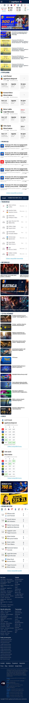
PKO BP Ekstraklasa (19, 579)
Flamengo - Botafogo (5, 625)
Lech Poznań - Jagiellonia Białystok (6, 589)
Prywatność (15, 663)
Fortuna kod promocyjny (5, 641)
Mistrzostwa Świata (19, 597)
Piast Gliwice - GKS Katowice (6, 591)
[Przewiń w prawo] (27, 9)
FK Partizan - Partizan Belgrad (6, 614)
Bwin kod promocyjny (5, 659)
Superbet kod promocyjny (6, 639)
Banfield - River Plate (5, 633)
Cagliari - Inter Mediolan (5, 611)
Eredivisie (17, 627)
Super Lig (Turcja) (18, 629)
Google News (18, 666)
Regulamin (22, 663)
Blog (6, 666)
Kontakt (2, 663)
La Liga (16, 582)
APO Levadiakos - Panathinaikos (4, 616)
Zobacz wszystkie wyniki (14, 571)
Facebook (11, 666)
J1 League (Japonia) (19, 594)
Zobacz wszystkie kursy (15, 446)
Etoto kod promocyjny (5, 655)
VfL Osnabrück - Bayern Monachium (5, 583)
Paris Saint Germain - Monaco (7, 596)
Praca (1, 666)
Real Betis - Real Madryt (5, 594)
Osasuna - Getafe (4, 612)
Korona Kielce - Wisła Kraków (6, 604)
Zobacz (25, 198)
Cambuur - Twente (4, 634)
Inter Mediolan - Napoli (5, 606)
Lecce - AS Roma (4, 621)
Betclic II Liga (18, 592)
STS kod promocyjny (5, 642)
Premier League (18, 581)
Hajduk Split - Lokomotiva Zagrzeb (6, 619)
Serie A (16, 585)
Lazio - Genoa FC (4, 629)
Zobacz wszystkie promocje (14, 193)
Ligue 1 (16, 587)
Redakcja (8, 663)
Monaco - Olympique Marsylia (7, 628)
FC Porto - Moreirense (5, 597)
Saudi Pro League (19, 595)
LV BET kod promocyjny (5, 649)
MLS (16, 632)
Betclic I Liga (17, 590)
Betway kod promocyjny (5, 657)
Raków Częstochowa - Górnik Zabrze (6, 586)
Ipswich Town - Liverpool (5, 592)
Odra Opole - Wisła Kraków (6, 579)
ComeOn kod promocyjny (6, 654)
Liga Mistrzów (18, 589)
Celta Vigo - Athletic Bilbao (6, 623)
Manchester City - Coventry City (6, 602)
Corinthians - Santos (5, 626)
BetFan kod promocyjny (5, 647)
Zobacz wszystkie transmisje (14, 258)
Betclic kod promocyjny (5, 646)
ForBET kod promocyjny (5, 644)
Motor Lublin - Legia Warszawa (7, 581)
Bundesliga (17, 584)
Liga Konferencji (18, 612)
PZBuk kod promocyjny (5, 652)
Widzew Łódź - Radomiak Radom (6, 600)
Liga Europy (17, 614)
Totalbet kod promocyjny (6, 650)
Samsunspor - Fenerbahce (6, 631)
